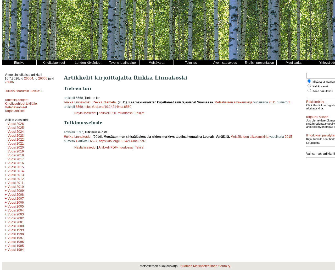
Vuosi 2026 (16, 124)
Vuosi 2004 (16, 210)
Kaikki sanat (320, 86)
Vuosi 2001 (16, 222)
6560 (79, 107)
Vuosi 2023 (16, 135)
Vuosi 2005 (16, 206)
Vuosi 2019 (16, 151)
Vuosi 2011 (16, 183)
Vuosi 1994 (16, 250)
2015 (288, 137)
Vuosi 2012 (16, 179)
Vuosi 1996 (16, 242)
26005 (42, 78)
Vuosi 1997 (16, 238)
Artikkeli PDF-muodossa (115, 113)
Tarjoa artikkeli (15, 111)
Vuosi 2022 (16, 139)
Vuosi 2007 (16, 198)
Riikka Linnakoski (77, 102)
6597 (93, 141)
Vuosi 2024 (16, 132)
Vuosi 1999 (16, 230)
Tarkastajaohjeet (16, 100)
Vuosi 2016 (16, 163)
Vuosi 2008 (16, 195)
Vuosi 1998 (16, 234)
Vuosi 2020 (16, 147)
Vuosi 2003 (16, 214)
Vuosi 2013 (16, 175)
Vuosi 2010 (16, 187)
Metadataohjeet (16, 107)
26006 (9, 82)
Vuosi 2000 (16, 226)
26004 (28, 78)
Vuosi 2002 (16, 218)
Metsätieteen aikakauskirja (234, 102)
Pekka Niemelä (104, 102)
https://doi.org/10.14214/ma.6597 (122, 141)
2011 (272, 102)
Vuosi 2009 (16, 191)
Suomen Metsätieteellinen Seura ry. (205, 266)
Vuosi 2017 (16, 159)
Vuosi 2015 (16, 167)
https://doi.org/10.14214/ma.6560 (108, 107)
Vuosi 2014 (16, 171)
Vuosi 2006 (16, 202)
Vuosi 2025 (16, 128)
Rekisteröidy (315, 102)
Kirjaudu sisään (317, 117)
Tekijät (139, 113)
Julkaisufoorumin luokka (22, 91)
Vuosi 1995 (16, 246)
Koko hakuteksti (322, 91)
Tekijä (139, 147)
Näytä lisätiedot (85, 113)
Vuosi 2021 (16, 143)
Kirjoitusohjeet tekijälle (21, 103)
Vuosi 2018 (16, 155)
